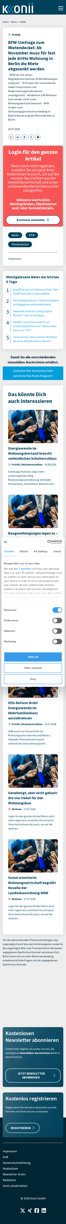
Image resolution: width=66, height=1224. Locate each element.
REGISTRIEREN (21, 1128)
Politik (23, 21)
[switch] (57, 620)
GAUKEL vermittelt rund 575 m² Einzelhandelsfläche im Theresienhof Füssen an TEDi (35, 326)
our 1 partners (23, 568)
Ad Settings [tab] (41, 551)
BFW (32, 235)
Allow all (33, 656)
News (14, 21)
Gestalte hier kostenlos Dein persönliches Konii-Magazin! (33, 373)
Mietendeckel (20, 244)
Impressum (14, 258)
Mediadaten (10, 1168)
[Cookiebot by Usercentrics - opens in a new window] (47, 542)
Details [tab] (24, 551)
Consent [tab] (9, 551)
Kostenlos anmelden (31, 220)
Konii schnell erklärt (15, 1186)
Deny (33, 679)
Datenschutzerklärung (17, 1163)
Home (6, 21)
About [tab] (57, 551)
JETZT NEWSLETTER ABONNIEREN (31, 1075)
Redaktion (9, 1180)
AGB (5, 1157)
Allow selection (33, 667)
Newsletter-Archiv (14, 1174)
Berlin (15, 235)
